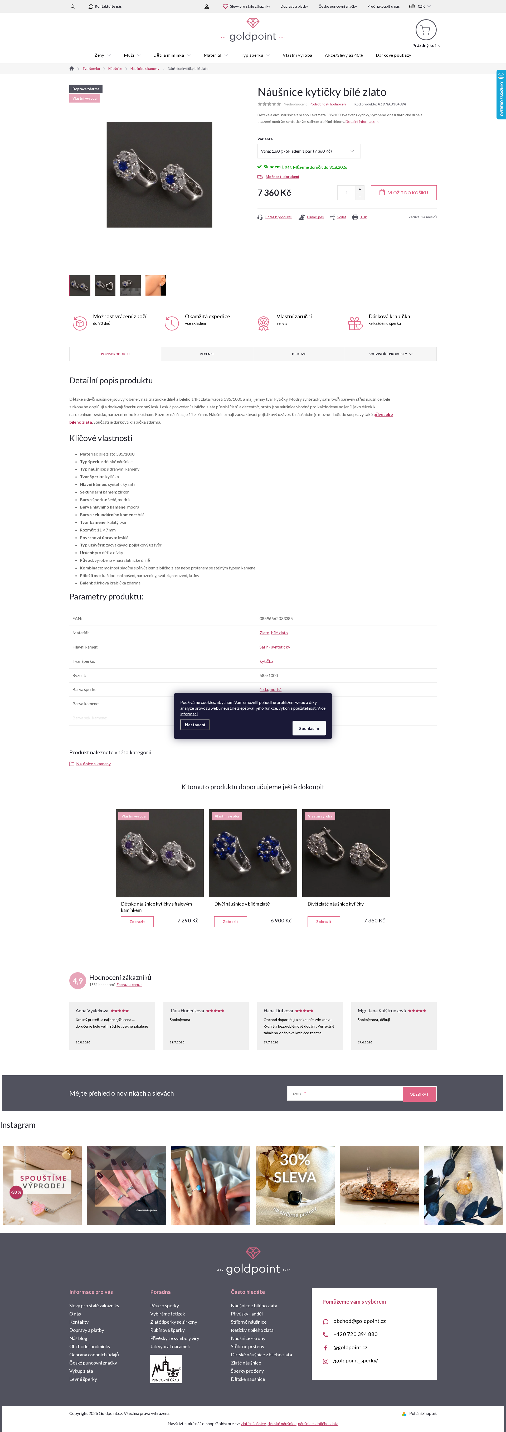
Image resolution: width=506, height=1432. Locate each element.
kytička (266, 661)
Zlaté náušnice (246, 1363)
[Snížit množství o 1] (360, 196)
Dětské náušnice (248, 1379)
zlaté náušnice (253, 1423)
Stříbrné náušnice (249, 1322)
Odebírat (419, 1094)
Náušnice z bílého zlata (254, 1305)
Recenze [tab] (207, 354)
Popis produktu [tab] (115, 354)
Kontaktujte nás (108, 6)
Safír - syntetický (275, 646)
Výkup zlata (81, 1371)
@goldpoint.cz (350, 1347)
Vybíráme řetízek (167, 1314)
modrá (275, 689)
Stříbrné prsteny (247, 1346)
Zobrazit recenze (129, 985)
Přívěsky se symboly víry (174, 1338)
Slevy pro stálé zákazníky (250, 6)
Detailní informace (360, 121)
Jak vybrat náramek (170, 1346)
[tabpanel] (159, 868)
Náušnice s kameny (93, 763)
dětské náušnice (281, 1423)
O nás (75, 1314)
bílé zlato (279, 632)
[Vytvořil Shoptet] (405, 1413)
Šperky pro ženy (247, 1371)
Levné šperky (83, 1379)
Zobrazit (137, 921)
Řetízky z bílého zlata (252, 1330)
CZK (421, 6)
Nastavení (195, 724)
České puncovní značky (338, 6)
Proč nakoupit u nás (383, 6)
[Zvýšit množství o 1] (360, 189)
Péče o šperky (164, 1305)
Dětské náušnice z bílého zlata (261, 1354)
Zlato (264, 632)
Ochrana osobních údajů (94, 1354)
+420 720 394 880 (355, 1334)
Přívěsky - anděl (247, 1314)
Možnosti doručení (282, 176)
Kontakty (79, 1322)
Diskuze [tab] (299, 354)
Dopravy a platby (294, 6)
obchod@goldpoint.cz (359, 1321)
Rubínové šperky (167, 1330)
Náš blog (78, 1338)
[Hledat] (72, 6)
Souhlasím (309, 728)
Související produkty (388, 354)
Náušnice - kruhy (248, 1338)
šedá (264, 689)
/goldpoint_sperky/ (355, 1360)
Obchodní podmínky (89, 1346)
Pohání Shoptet (423, 1413)
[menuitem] (103, 55)
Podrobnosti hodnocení (328, 104)
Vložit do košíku (408, 192)
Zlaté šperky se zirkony (173, 1322)
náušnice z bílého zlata (318, 1423)
